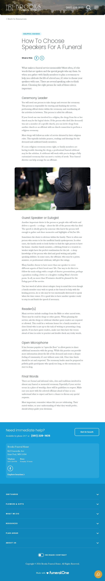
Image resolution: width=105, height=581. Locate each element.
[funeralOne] (59, 572)
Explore (15, 474)
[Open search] (88, 7)
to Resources (17, 19)
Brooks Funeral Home (18, 446)
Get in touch (86, 432)
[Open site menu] (96, 7)
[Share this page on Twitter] (42, 58)
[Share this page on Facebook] (36, 58)
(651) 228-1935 (75, 7)
